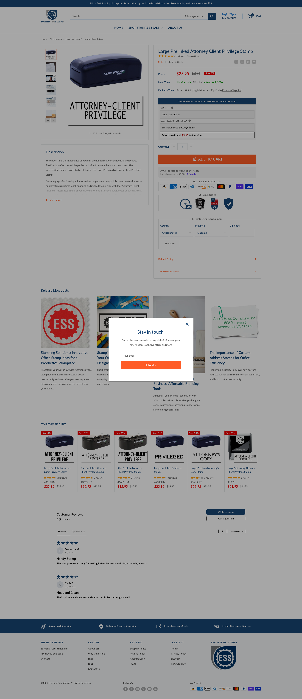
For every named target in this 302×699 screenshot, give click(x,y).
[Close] (187, 323)
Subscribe (151, 364)
